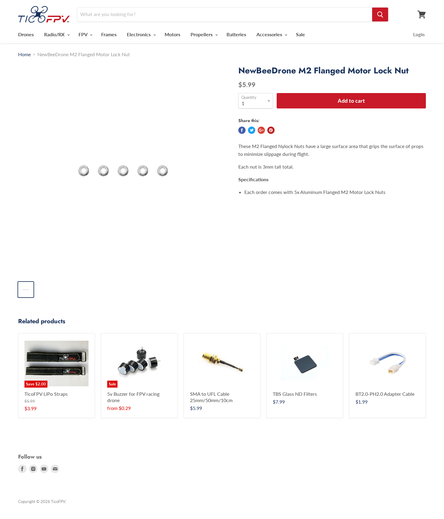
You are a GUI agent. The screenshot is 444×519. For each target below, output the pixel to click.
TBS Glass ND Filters (295, 394)
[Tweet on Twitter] (251, 130)
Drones (26, 34)
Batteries (236, 34)
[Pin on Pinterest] (271, 130)
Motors (172, 34)
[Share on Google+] (261, 130)
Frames (109, 34)
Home (24, 54)
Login (418, 34)
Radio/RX (55, 34)
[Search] (380, 14)
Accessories (269, 34)
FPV (83, 34)
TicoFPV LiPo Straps (46, 394)
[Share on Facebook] (242, 130)
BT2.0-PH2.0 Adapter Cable (385, 394)
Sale (300, 34)
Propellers (202, 34)
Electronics (139, 34)
